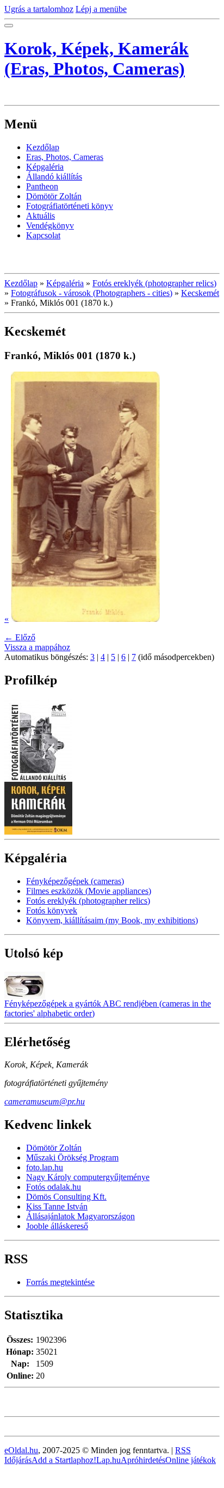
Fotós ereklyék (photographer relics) (154, 283)
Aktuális (40, 215)
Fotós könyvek (51, 910)
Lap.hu (108, 1460)
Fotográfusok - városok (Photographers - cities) (91, 293)
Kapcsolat (43, 235)
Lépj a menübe (101, 9)
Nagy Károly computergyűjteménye (88, 1177)
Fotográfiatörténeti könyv (69, 206)
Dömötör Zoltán (54, 196)
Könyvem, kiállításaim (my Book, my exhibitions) (112, 920)
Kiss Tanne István (57, 1206)
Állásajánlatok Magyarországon (80, 1216)
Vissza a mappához (37, 647)
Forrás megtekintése (60, 1282)
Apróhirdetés (143, 1460)
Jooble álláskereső (57, 1226)
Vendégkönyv (50, 225)
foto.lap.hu (44, 1167)
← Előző (19, 637)
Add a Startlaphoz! (64, 1460)
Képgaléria (45, 166)
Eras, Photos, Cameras (64, 157)
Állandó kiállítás (54, 176)
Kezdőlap (42, 147)
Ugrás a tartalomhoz (38, 9)
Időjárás (18, 1460)
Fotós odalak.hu (53, 1186)
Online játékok (190, 1460)
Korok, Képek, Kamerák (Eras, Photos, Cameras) (96, 58)
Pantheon (42, 186)
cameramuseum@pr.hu (44, 1101)
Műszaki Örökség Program (72, 1157)
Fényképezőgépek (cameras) (75, 881)
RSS (183, 1450)
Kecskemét (200, 293)
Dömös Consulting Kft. (66, 1196)
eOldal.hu (21, 1450)
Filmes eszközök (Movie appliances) (88, 891)
